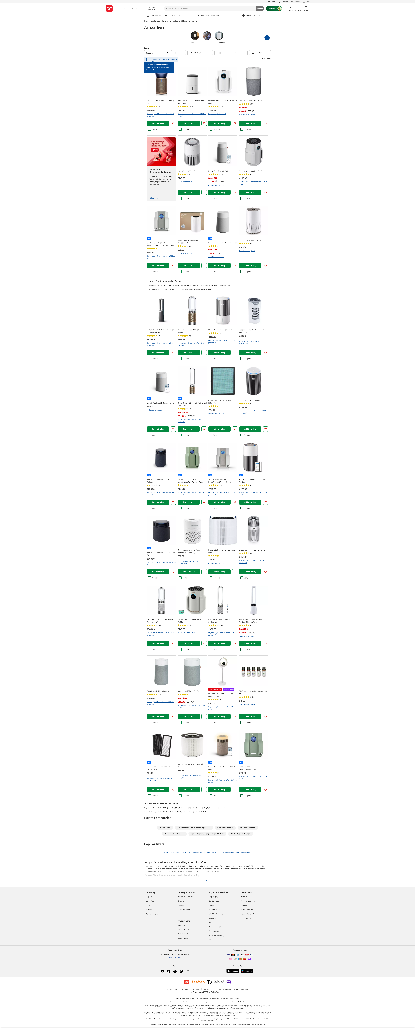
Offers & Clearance (197, 53)
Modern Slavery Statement (251, 914)
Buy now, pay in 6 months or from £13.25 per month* (221, 341)
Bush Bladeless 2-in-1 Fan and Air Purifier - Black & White (251, 620)
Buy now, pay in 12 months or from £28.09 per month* (191, 344)
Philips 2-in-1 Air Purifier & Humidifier (222, 330)
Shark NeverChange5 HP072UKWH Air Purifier (222, 102)
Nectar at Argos (215, 927)
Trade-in (212, 940)
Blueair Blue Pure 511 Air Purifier (251, 101)
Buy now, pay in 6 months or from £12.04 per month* (160, 703)
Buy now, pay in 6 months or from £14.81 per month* (161, 563)
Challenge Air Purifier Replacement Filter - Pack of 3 (221, 401)
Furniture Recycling (216, 935)
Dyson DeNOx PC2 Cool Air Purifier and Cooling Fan (192, 404)
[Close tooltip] (172, 64)
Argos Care (182, 925)
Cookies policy (208, 989)
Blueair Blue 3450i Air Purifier (158, 691)
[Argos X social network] (175, 971)
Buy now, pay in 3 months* (217, 114)
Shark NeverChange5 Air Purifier (251, 171)
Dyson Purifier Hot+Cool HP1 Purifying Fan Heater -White (161, 620)
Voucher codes (214, 909)
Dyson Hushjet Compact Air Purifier (252, 550)
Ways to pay (213, 896)
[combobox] (210, 8)
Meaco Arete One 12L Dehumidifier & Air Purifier (191, 102)
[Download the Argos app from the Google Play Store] (247, 972)
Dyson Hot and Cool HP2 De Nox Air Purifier (191, 331)
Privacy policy (195, 989)
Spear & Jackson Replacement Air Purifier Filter (159, 768)
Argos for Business (248, 901)
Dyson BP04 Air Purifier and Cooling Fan (160, 102)
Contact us (150, 901)
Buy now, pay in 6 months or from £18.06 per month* (191, 421)
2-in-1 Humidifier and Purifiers (174, 852)
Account (149, 909)
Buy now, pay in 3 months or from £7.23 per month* (192, 115)
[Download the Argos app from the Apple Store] (232, 972)
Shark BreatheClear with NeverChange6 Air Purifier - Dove (220, 480)
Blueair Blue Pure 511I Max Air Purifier (161, 403)
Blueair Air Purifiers (226, 852)
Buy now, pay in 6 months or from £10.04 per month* (252, 412)
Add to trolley (158, 123)
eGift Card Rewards (216, 914)
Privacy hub (183, 989)
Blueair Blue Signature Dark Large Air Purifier (161, 553)
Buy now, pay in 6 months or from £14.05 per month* (252, 562)
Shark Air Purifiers (210, 852)
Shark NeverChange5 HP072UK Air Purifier (191, 620)
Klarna (211, 922)
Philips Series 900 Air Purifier (189, 171)
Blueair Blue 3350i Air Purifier (189, 691)
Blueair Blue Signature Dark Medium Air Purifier (160, 480)
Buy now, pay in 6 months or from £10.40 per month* (160, 494)
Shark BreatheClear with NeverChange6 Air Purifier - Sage (190, 480)
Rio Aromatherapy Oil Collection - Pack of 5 (253, 692)
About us (244, 896)
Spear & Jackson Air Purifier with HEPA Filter (251, 331)
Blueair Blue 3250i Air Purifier (219, 171)
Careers (244, 905)
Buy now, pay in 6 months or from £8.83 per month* (253, 494)
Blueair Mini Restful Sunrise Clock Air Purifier (222, 768)
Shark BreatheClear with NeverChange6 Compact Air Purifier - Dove (161, 244)
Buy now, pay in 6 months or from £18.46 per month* (160, 344)
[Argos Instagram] (187, 971)
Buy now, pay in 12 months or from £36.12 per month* (160, 115)
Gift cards (212, 905)
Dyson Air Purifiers (195, 852)
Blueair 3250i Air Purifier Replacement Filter (222, 551)
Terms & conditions (240, 989)
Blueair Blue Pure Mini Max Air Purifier (222, 243)
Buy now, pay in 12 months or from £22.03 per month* (161, 634)
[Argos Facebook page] (168, 971)
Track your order (184, 909)
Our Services (214, 901)
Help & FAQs (150, 896)
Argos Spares (183, 938)
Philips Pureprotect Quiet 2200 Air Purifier (252, 480)
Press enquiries (247, 909)
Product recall (183, 934)
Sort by (147, 48)
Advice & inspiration (153, 914)
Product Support (184, 929)
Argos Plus (182, 914)
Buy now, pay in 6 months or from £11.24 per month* (253, 183)
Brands (236, 53)
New (175, 53)
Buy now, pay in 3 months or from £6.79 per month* (222, 781)
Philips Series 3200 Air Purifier (250, 400)
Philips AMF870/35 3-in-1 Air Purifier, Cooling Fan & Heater (160, 331)
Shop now (154, 198)
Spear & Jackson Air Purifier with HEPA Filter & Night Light (190, 551)
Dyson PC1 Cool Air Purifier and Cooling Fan (219, 620)
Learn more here (175, 957)
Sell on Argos (246, 918)
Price (219, 53)
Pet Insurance (214, 931)
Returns (181, 901)
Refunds (181, 905)
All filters (258, 53)
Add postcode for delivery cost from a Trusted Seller (251, 342)
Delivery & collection (185, 896)
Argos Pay (213, 918)
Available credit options (247, 115)
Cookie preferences (223, 989)
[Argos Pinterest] (181, 971)
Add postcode (154, 59)
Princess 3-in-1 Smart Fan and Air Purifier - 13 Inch (220, 695)
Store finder (150, 905)
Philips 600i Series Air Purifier (250, 240)
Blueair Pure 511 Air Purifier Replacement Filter (188, 241)
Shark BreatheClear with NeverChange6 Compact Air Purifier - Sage (253, 768)
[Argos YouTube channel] (162, 971)
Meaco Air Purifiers (243, 852)
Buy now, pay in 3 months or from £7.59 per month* (192, 706)
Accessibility (172, 989)
